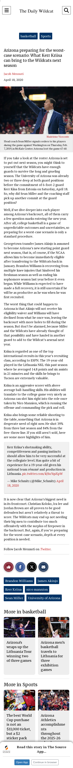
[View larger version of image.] (36, 110)
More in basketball (25, 612)
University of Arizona (44, 598)
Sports (46, 36)
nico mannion (37, 589)
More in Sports (20, 685)
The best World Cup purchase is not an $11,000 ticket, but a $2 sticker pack (19, 726)
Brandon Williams (19, 580)
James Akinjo (48, 580)
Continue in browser (45, 762)
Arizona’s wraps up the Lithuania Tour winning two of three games (19, 651)
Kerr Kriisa (13, 589)
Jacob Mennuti (14, 74)
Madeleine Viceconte (58, 136)
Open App (22, 762)
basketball (28, 36)
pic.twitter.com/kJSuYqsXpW (42, 473)
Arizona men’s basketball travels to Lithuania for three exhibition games (53, 656)
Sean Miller (14, 598)
